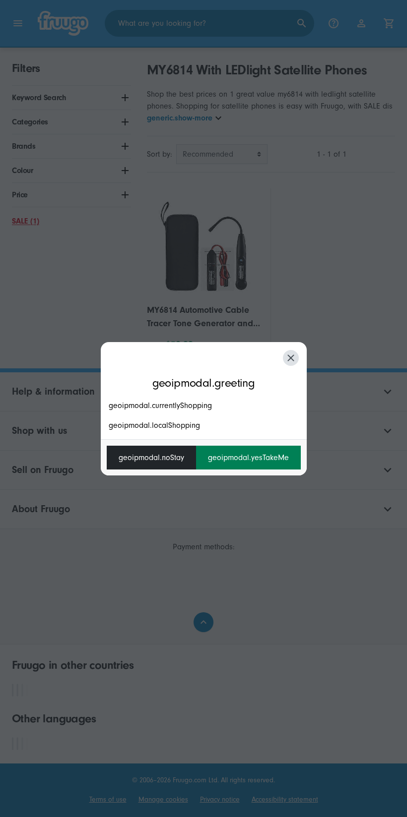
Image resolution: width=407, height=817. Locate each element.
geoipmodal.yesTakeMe (248, 457)
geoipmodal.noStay (151, 457)
